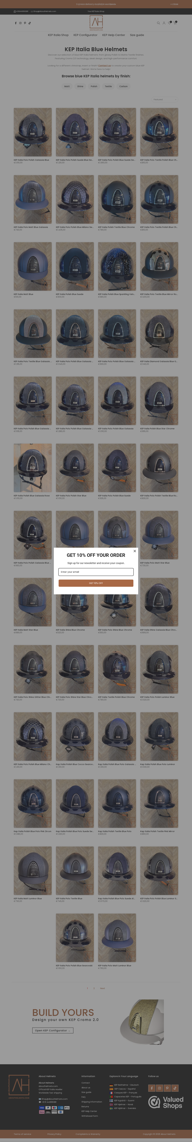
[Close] (134, 551)
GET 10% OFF (96, 583)
